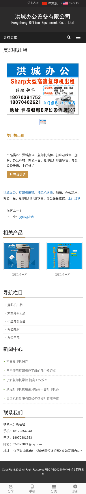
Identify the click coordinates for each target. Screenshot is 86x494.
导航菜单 (10, 37)
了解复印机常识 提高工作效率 (26, 380)
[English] (71, 3)
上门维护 (74, 198)
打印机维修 (45, 192)
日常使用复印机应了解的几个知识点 (31, 370)
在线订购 (19, 174)
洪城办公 (9, 192)
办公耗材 (13, 329)
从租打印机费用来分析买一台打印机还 (32, 389)
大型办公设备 (16, 313)
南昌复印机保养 (17, 361)
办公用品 (13, 337)
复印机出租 (26, 192)
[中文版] (50, 3)
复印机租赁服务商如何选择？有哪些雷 (32, 398)
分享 (11, 491)
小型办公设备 (16, 321)
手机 (32, 491)
